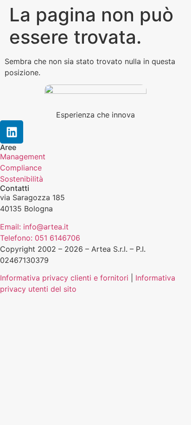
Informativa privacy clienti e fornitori (64, 277)
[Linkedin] (11, 132)
